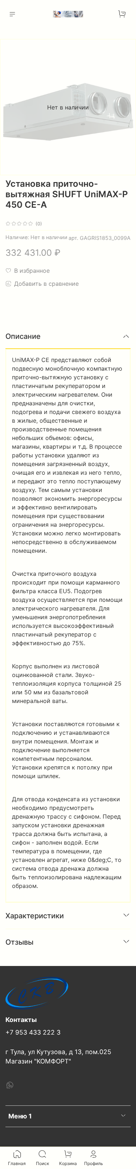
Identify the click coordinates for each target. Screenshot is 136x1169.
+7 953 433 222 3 (33, 1032)
